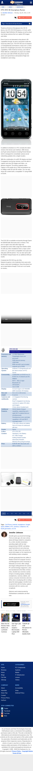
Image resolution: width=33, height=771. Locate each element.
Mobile (10, 7)
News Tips (4, 693)
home (3, 7)
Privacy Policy (5, 698)
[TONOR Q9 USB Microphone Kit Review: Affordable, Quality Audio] (26, 618)
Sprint (2, 526)
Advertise (4, 690)
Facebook (7, 711)
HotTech (3, 700)
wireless (16, 526)
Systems (17, 670)
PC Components (20, 667)
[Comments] (15, 17)
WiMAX (7, 526)
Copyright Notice (27, 751)
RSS (5, 716)
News (3, 672)
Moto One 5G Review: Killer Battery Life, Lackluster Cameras (5, 628)
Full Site (3, 677)
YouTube (7, 713)
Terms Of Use (17, 753)
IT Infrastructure (20, 675)
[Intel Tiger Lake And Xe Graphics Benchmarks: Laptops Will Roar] (16, 618)
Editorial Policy (19, 693)
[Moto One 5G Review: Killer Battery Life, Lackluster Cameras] (5, 618)
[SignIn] (3, 2)
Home (3, 667)
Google (28, 524)
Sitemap (3, 680)
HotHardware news (25, 604)
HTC (11, 526)
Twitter (6, 708)
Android (14, 524)
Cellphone (23, 526)
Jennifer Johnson (16, 533)
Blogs (3, 675)
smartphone (21, 524)
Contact (3, 695)
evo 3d (14, 528)
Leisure (17, 677)
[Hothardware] (16, 2)
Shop (16, 690)
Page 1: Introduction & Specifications (12, 23)
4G (27, 526)
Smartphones (20, 7)
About (3, 688)
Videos (17, 680)
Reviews (3, 670)
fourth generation (6, 528)
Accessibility (19, 688)
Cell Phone (8, 524)
